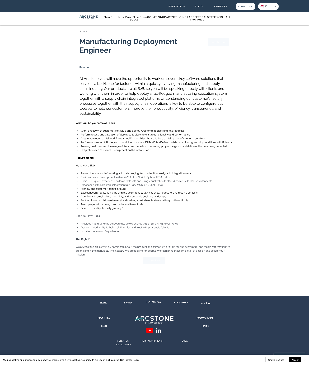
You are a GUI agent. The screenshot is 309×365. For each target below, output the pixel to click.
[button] (155, 17)
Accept (295, 359)
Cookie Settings (276, 359)
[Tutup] (305, 359)
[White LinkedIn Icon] (158, 330)
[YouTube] (149, 330)
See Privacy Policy (129, 359)
